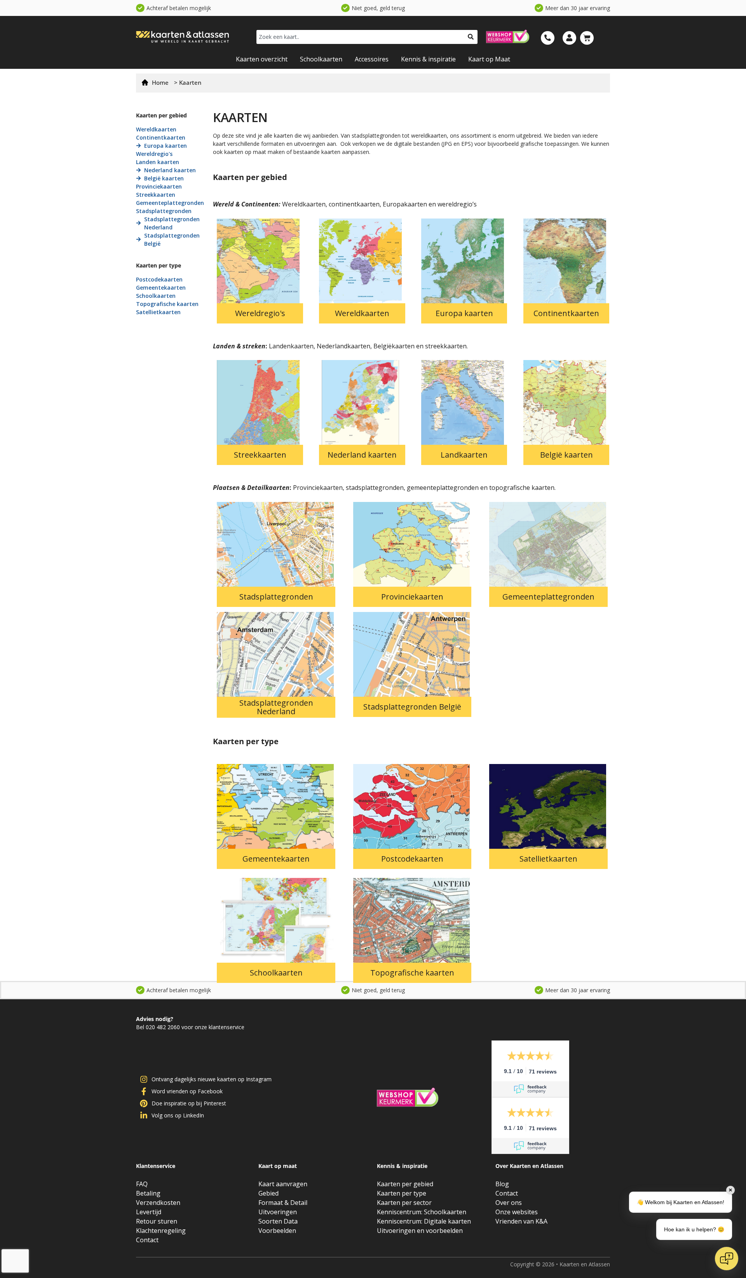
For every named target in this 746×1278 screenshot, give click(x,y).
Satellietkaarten (548, 859)
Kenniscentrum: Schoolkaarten (421, 1212)
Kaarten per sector (404, 1202)
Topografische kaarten (412, 973)
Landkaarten (464, 455)
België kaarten (566, 455)
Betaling (148, 1193)
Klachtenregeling (161, 1230)
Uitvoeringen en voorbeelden (420, 1230)
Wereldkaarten (362, 313)
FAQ (142, 1184)
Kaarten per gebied (405, 1184)
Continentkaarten (566, 313)
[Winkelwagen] (587, 38)
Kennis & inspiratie (428, 59)
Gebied (268, 1193)
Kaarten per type (401, 1193)
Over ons (508, 1202)
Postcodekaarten (412, 859)
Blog (502, 1184)
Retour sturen (156, 1221)
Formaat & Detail (282, 1202)
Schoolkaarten (321, 59)
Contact (147, 1240)
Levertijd (148, 1212)
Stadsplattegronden (276, 597)
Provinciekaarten (412, 597)
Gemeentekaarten (276, 859)
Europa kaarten (464, 313)
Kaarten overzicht (262, 59)
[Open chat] (726, 1258)
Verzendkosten (158, 1202)
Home (160, 82)
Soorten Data (278, 1221)
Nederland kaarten (362, 455)
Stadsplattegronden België (412, 707)
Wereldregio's (260, 313)
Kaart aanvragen (282, 1184)
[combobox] (360, 37)
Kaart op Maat (489, 59)
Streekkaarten (260, 455)
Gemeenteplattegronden (548, 597)
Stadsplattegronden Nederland (276, 707)
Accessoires (372, 59)
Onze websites (516, 1212)
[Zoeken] (471, 37)
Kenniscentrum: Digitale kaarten (424, 1221)
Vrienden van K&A (521, 1221)
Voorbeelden (277, 1230)
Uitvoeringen (277, 1212)
